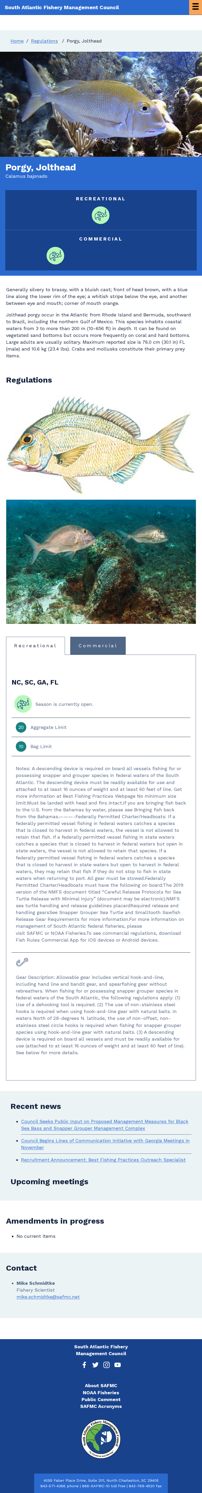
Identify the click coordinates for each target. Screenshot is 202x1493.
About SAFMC (101, 1385)
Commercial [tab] (98, 645)
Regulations (44, 41)
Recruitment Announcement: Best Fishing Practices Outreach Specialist (103, 1159)
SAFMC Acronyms (101, 1406)
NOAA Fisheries (101, 1392)
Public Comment (101, 1399)
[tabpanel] (101, 867)
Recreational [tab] (35, 645)
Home (17, 41)
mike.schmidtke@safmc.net (48, 1296)
